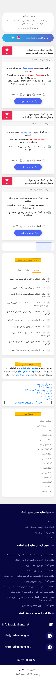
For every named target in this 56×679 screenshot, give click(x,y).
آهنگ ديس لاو (46, 444)
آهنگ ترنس (47, 454)
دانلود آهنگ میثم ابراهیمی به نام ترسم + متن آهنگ (28, 313)
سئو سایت (46, 396)
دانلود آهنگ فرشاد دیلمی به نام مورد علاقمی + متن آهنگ (29, 576)
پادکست (49, 430)
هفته (36, 270)
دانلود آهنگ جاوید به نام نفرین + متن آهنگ (28, 320)
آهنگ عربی (47, 463)
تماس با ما (49, 537)
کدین (21, 669)
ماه (27, 270)
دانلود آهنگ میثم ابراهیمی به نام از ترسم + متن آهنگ (29, 295)
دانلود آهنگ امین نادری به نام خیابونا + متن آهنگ (29, 343)
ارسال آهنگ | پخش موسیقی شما (39, 527)
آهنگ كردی (47, 468)
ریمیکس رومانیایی (44, 426)
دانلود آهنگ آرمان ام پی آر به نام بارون (31, 288)
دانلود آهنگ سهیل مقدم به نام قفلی (38, 605)
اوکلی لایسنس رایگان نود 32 (38, 390)
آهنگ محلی (47, 482)
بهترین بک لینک (29, 368)
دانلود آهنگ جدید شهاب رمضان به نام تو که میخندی (39, 182)
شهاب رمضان (27, 68)
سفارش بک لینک (44, 384)
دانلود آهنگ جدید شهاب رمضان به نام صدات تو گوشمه (37, 116)
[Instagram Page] (19, 38)
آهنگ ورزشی (46, 473)
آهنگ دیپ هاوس (45, 440)
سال (19, 270)
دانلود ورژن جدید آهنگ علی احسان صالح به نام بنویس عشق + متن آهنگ (30, 599)
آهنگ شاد (48, 477)
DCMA (51, 522)
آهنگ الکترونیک (45, 449)
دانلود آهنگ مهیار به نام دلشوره (40, 565)
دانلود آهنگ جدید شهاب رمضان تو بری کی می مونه (39, 52)
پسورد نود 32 (45, 387)
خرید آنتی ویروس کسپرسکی (28, 402)
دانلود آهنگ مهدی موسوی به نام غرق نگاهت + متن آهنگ (28, 586)
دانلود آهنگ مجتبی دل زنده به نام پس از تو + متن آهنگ (28, 334)
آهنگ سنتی (47, 458)
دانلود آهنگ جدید (42, 68)
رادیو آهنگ (42, 37)
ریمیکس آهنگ (46, 421)
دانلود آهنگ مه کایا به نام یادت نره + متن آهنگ (30, 280)
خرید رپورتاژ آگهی (25, 375)
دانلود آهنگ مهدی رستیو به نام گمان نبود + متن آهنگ (30, 555)
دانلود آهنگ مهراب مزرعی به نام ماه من (36, 570)
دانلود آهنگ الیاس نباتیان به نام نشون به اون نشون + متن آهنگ (28, 304)
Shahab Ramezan (36, 75)
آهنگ (38, 94)
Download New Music (17, 75)
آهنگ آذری (47, 487)
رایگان (49, 399)
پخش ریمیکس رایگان (44, 532)
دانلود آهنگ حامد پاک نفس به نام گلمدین (30, 350)
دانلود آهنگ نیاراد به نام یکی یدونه (39, 581)
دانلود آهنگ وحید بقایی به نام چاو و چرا (30, 326)
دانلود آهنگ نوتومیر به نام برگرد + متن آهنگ (34, 560)
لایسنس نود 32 (44, 393)
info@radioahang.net (17, 635)
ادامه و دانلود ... (26, 101)
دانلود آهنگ (47, 435)
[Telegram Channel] (12, 38)
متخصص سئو (25, 371)
